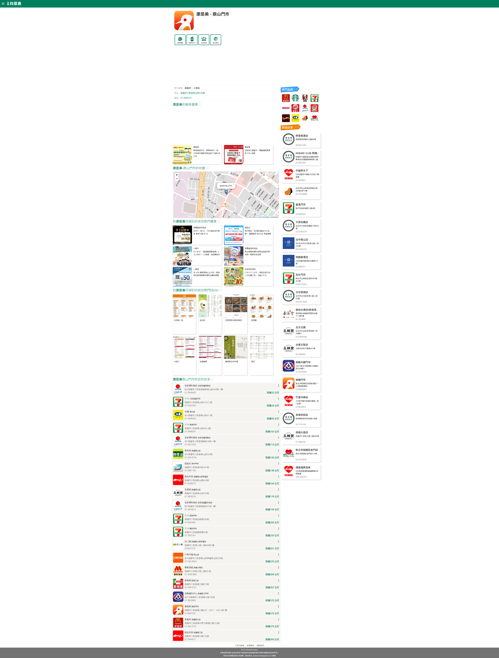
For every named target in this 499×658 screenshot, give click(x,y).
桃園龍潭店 (302, 257)
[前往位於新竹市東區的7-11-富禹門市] (288, 213)
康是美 (196, 147)
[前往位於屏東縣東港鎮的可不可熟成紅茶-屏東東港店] (288, 144)
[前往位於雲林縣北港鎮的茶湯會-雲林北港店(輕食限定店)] (288, 318)
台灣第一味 (178, 320)
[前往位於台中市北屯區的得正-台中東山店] (288, 248)
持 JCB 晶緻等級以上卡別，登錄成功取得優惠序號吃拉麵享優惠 (206, 274)
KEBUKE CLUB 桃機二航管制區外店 (315, 153)
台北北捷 (301, 327)
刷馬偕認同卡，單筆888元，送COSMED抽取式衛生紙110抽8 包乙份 (206, 153)
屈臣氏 (247, 228)
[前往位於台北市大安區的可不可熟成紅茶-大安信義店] (288, 231)
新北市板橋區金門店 (307, 449)
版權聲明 (250, 645)
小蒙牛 (196, 248)
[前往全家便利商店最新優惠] (305, 111)
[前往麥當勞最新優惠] (286, 101)
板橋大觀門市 (303, 362)
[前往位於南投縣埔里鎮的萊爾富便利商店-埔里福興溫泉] (288, 476)
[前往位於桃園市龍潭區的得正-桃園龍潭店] (288, 266)
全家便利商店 (250, 269)
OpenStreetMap (264, 217)
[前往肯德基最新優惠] (305, 101)
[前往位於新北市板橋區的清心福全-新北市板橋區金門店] (288, 458)
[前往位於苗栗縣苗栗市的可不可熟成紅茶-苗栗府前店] (288, 423)
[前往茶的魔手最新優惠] (286, 121)
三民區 (196, 88)
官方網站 (216, 43)
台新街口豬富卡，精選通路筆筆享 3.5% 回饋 (257, 151)
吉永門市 (301, 274)
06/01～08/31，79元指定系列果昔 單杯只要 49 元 (206, 232)
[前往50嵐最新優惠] (295, 121)
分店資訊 (204, 43)
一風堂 (196, 269)
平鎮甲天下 (302, 170)
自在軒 (202, 320)
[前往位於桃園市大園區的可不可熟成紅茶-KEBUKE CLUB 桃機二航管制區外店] (288, 162)
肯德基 (254, 320)
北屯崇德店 (302, 292)
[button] (226, 192)
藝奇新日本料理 (231, 362)
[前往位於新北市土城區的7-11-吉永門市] (288, 283)
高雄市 (188, 88)
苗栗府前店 (302, 414)
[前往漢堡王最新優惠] (295, 111)
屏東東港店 (302, 135)
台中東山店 (302, 239)
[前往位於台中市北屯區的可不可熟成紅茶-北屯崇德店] (288, 301)
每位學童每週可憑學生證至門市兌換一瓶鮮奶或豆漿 (257, 253)
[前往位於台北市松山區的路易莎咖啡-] (288, 197)
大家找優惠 (239, 645)
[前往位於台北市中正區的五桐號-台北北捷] (288, 336)
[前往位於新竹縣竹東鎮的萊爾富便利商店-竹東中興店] (288, 406)
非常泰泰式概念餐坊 (233, 320)
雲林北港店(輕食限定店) (309, 309)
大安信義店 (302, 222)
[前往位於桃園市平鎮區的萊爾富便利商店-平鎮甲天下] (288, 179)
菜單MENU (192, 43)
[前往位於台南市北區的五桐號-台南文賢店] (288, 353)
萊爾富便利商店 (199, 228)
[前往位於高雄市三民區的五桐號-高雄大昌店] (288, 441)
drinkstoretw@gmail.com (262, 656)
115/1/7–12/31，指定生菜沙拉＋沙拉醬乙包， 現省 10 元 (257, 274)
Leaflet (253, 217)
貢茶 (253, 362)
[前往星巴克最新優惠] (295, 101)
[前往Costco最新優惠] (286, 111)
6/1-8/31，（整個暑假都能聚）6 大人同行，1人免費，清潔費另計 (206, 253)
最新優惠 (180, 43)
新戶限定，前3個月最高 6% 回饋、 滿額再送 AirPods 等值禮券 (258, 232)
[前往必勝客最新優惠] (314, 111)
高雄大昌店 (302, 432)
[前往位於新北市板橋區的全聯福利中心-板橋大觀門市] (288, 371)
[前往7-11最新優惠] (314, 101)
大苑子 (176, 362)
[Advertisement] (226, 67)
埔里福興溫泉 (303, 467)
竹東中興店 (302, 397)
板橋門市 (301, 379)
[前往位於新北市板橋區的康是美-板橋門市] (288, 388)
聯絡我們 (260, 645)
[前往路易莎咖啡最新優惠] (305, 121)
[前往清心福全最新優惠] (314, 121)
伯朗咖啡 (203, 362)
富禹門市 (301, 204)
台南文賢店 (302, 344)
